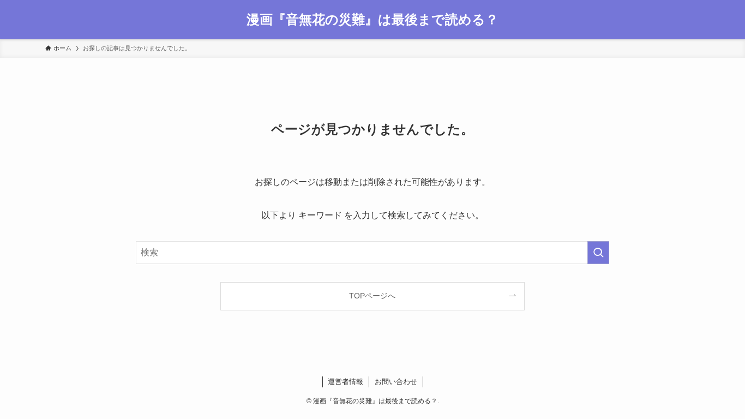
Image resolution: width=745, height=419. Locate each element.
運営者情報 (345, 382)
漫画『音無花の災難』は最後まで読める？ (372, 19)
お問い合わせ (396, 382)
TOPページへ (372, 295)
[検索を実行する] (598, 252)
